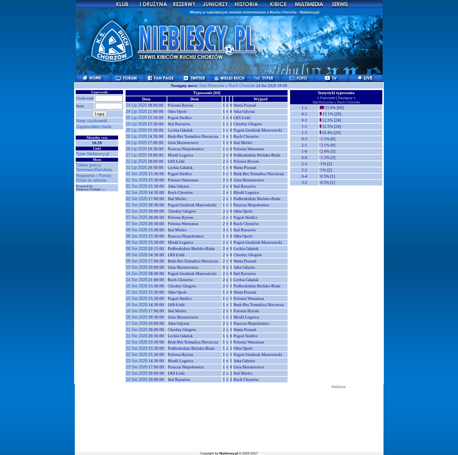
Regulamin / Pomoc (94, 175)
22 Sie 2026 (136, 342)
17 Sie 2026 (136, 323)
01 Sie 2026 (136, 173)
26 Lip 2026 (136, 136)
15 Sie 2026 (136, 286)
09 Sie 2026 (136, 254)
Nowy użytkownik (91, 120)
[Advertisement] (229, 419)
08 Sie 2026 (136, 230)
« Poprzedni (326, 98)
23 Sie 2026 (136, 360)
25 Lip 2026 (136, 117)
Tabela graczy (88, 165)
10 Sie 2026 (136, 267)
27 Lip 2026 (136, 155)
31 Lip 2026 (136, 161)
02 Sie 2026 (136, 192)
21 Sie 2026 (136, 329)
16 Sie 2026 (136, 304)
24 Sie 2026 (136, 379)
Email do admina (91, 180)
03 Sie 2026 (136, 211)
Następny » (346, 98)
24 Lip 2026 (136, 105)
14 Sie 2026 (136, 273)
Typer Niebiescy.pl (92, 153)
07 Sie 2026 (136, 217)
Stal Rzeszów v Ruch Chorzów (227, 85)
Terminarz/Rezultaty (94, 169)
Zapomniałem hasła (93, 126)
